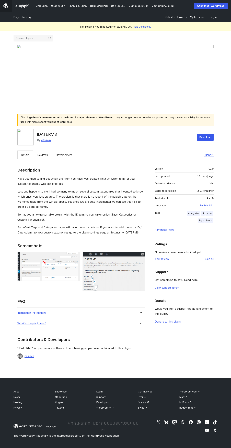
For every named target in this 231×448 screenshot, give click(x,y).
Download (205, 137)
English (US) (207, 205)
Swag (142, 407)
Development (64, 155)
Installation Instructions (31, 312)
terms (209, 220)
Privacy (18, 407)
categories (193, 213)
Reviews (42, 155)
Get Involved (145, 391)
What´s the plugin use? (31, 323)
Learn (99, 391)
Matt (183, 397)
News (17, 397)
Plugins (59, 402)
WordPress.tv (105, 407)
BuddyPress (187, 407)
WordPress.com (189, 391)
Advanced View (164, 229)
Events (142, 397)
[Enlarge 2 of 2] (140, 256)
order (209, 213)
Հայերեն (51, 426)
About (17, 391)
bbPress (185, 402)
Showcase (61, 391)
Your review (162, 259)
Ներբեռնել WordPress (210, 5)
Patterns (59, 407)
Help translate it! (142, 26)
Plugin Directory (22, 17)
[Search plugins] (49, 38)
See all (209, 259)
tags (201, 220)
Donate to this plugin (168, 321)
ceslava (46, 140)
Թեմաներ (61, 397)
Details (25, 155)
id (203, 213)
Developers (103, 402)
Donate (143, 402)
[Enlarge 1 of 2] (75, 256)
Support (209, 155)
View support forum (167, 287)
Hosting (18, 402)
